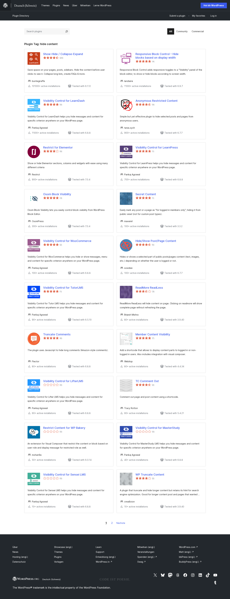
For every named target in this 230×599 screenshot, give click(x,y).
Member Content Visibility (152, 334)
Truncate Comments (57, 334)
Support (100, 552)
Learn (99, 547)
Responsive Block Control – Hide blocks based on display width (157, 55)
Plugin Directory (21, 15)
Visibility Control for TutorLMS (63, 287)
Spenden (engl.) (147, 557)
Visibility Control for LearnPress (156, 147)
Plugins (57, 557)
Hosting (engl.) (20, 557)
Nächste (120, 523)
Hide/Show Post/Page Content (155, 241)
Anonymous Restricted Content (156, 100)
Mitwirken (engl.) (146, 547)
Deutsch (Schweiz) (51, 579)
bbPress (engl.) (188, 557)
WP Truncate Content (149, 474)
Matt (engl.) (186, 552)
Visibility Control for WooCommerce (67, 241)
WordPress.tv (104, 561)
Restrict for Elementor (58, 147)
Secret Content (145, 194)
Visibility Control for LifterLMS (63, 381)
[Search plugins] (67, 31)
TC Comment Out (147, 381)
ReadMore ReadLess (149, 287)
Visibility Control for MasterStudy (157, 427)
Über (15, 547)
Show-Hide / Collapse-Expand (63, 54)
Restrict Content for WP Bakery (64, 427)
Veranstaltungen (145, 552)
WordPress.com (188, 547)
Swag (141, 561)
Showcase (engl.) (63, 547)
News (15, 552)
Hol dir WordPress (214, 5)
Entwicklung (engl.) (106, 557)
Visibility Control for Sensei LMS (64, 474)
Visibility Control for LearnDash (64, 100)
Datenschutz (19, 561)
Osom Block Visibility (57, 194)
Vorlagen (58, 561)
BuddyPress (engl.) (190, 561)
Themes (58, 552)
